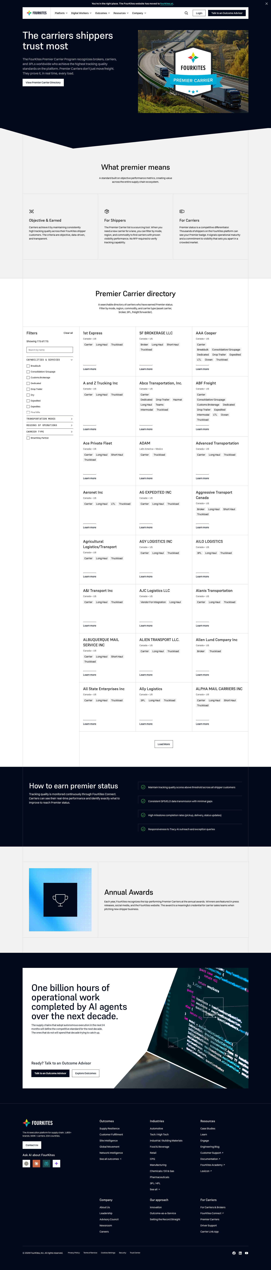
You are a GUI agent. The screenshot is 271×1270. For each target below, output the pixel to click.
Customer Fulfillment (111, 1134)
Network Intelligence (111, 1152)
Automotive (156, 1128)
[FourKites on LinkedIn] (240, 1253)
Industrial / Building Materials (166, 1140)
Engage (204, 1140)
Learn (203, 1134)
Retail (153, 1152)
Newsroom (106, 1225)
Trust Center (135, 1252)
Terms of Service (90, 1252)
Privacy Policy (74, 1252)
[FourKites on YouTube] (246, 1253)
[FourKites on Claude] (36, 1163)
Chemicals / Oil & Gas (162, 1171)
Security (122, 1252)
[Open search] (186, 13)
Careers (104, 1231)
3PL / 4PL (155, 1183)
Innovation (156, 1207)
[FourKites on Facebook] (234, 1253)
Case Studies (207, 1128)
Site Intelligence (109, 1140)
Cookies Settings (108, 1252)
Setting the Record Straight (165, 1219)
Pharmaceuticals (159, 1177)
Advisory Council (109, 1219)
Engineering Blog (209, 1146)
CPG (152, 1158)
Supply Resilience (110, 1128)
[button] (61, 13)
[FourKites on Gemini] (56, 1163)
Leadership (106, 1213)
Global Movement (109, 1146)
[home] (37, 13)
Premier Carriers (209, 1219)
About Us (105, 1207)
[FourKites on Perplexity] (46, 1163)
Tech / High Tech (159, 1134)
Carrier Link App (209, 1231)
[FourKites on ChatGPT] (26, 1163)
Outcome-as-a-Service (163, 1213)
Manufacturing (158, 1164)
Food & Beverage (159, 1146)
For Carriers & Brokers (212, 1207)
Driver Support (208, 1225)
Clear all (68, 333)
